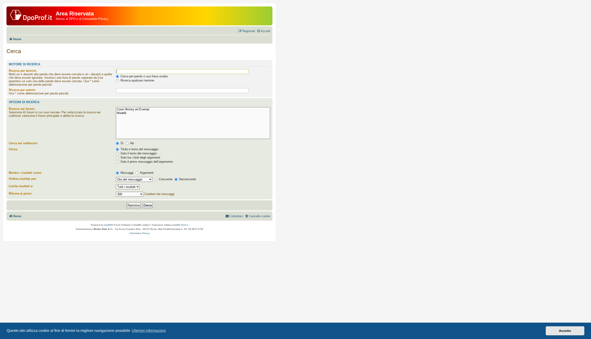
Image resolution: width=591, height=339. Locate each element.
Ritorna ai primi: (20, 193)
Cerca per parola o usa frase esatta (144, 76)
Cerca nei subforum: (23, 143)
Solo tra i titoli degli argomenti (140, 157)
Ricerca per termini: (23, 70)
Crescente (165, 179)
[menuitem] (263, 31)
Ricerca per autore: (22, 90)
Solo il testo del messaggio (138, 153)
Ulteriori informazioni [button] (149, 331)
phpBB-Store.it (180, 225)
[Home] (32, 15)
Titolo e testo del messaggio (139, 149)
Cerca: (13, 149)
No (131, 143)
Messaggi (126, 172)
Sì (122, 143)
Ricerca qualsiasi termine (137, 80)
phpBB (108, 225)
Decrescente (187, 179)
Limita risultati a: (21, 186)
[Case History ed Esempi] (193, 109)
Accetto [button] (565, 331)
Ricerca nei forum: (22, 109)
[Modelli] (193, 113)
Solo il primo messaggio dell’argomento (146, 161)
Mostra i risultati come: (25, 172)
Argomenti (146, 172)
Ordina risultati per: (23, 178)
